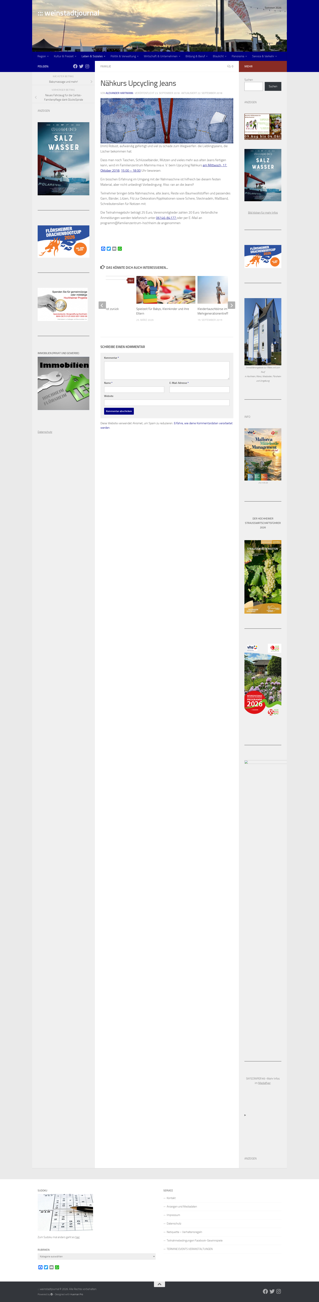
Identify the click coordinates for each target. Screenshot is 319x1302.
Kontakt (171, 1198)
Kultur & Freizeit (64, 56)
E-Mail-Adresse (179, 383)
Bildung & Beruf (195, 56)
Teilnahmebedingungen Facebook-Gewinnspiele (195, 1240)
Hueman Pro (76, 1294)
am (205, 165)
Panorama (238, 56)
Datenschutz (174, 1223)
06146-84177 (166, 218)
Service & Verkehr (263, 56)
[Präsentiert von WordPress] (51, 1294)
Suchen (248, 79)
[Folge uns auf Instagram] (87, 66)
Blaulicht (218, 56)
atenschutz (46, 432)
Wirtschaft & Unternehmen (161, 56)
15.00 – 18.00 (131, 171)
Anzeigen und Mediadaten (182, 1206)
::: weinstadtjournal (68, 13)
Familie (105, 66)
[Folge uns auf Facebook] (75, 66)
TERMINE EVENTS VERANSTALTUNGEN (190, 1249)
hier (77, 1237)
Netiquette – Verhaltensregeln (184, 1232)
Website (108, 396)
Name (108, 383)
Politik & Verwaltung (123, 56)
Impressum (173, 1215)
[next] (231, 305)
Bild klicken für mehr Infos (263, 212)
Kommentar (111, 357)
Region (41, 56)
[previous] (102, 305)
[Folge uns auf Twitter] (81, 66)
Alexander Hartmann (119, 93)
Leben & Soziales (92, 56)
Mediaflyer (264, 1083)
